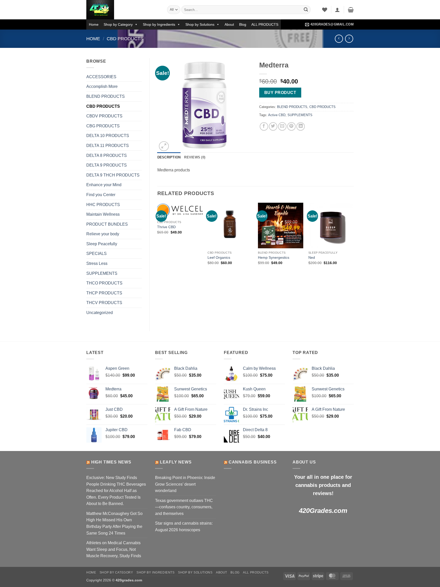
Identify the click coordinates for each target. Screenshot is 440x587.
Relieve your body (102, 234)
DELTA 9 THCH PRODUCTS (113, 175)
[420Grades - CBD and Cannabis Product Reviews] (122, 9)
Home (94, 24)
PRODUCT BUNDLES (107, 224)
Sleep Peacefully (101, 244)
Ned (311, 257)
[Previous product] (349, 39)
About (229, 24)
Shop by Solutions (199, 24)
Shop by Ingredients (159, 24)
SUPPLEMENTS (101, 273)
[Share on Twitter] (273, 126)
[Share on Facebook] (264, 126)
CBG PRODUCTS (103, 126)
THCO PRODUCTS (104, 283)
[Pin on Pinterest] (291, 126)
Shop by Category (118, 24)
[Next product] (339, 39)
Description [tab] (169, 157)
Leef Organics (219, 257)
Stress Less (96, 263)
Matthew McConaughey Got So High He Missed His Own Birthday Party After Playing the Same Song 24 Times (114, 523)
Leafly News (176, 462)
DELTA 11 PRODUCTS (107, 145)
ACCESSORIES (101, 77)
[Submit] (305, 9)
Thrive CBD (166, 227)
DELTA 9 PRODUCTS (106, 165)
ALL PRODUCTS (264, 24)
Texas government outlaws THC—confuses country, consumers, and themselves (184, 507)
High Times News (111, 462)
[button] (337, 9)
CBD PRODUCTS (125, 38)
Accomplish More (102, 86)
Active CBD (276, 115)
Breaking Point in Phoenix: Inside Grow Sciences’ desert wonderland (185, 484)
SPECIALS (96, 253)
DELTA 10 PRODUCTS (107, 135)
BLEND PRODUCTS (105, 96)
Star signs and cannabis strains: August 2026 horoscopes (184, 526)
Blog (242, 24)
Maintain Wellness (103, 214)
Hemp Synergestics (273, 257)
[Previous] (157, 239)
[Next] (353, 239)
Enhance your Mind (103, 185)
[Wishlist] (324, 9)
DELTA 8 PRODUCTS (106, 155)
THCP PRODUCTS (104, 293)
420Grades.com (323, 510)
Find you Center (100, 195)
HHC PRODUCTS (103, 204)
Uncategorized (99, 312)
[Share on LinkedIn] (300, 126)
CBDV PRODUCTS (104, 116)
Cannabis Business (253, 462)
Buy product (280, 92)
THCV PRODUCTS (104, 303)
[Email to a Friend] (282, 126)
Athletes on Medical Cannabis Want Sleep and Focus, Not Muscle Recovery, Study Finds (113, 549)
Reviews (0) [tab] (194, 157)
